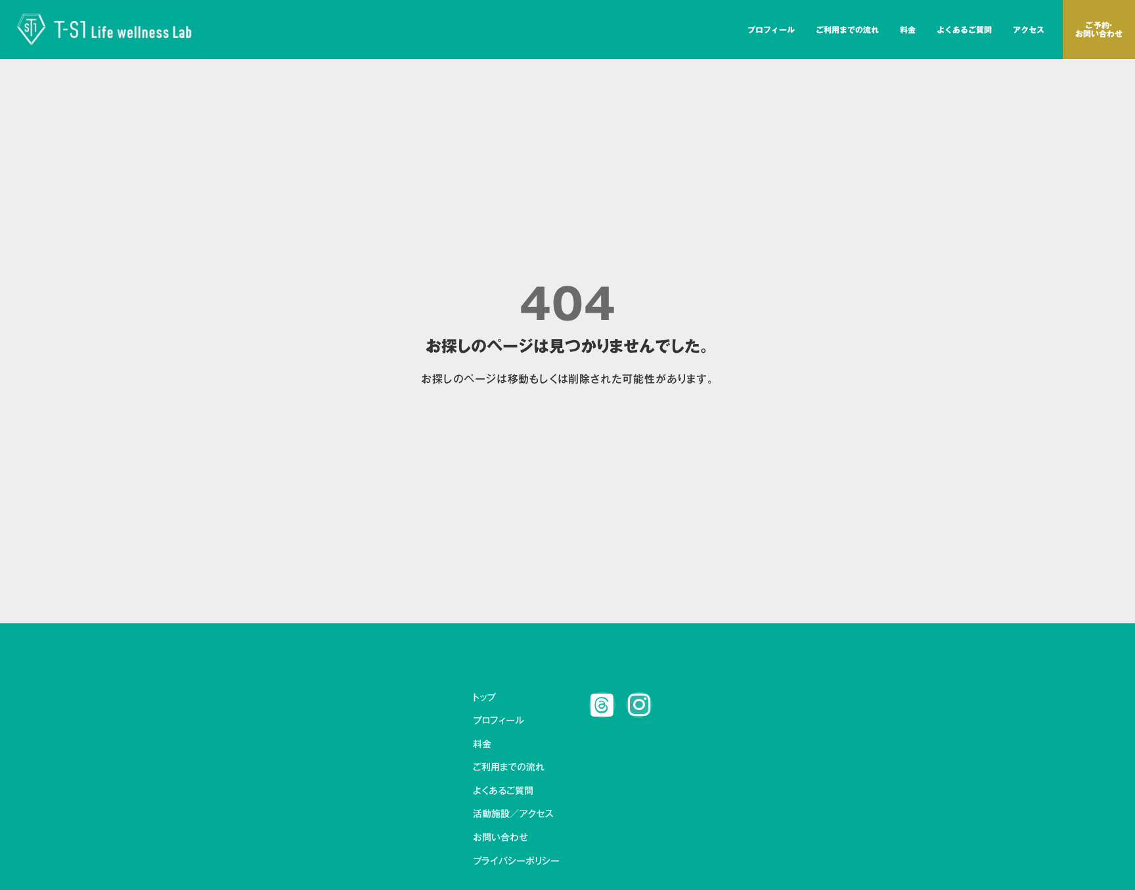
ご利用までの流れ (847, 29)
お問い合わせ (500, 838)
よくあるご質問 (964, 29)
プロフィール (771, 29)
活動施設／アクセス (513, 814)
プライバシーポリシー (516, 861)
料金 (908, 29)
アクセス (1028, 29)
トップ (484, 698)
